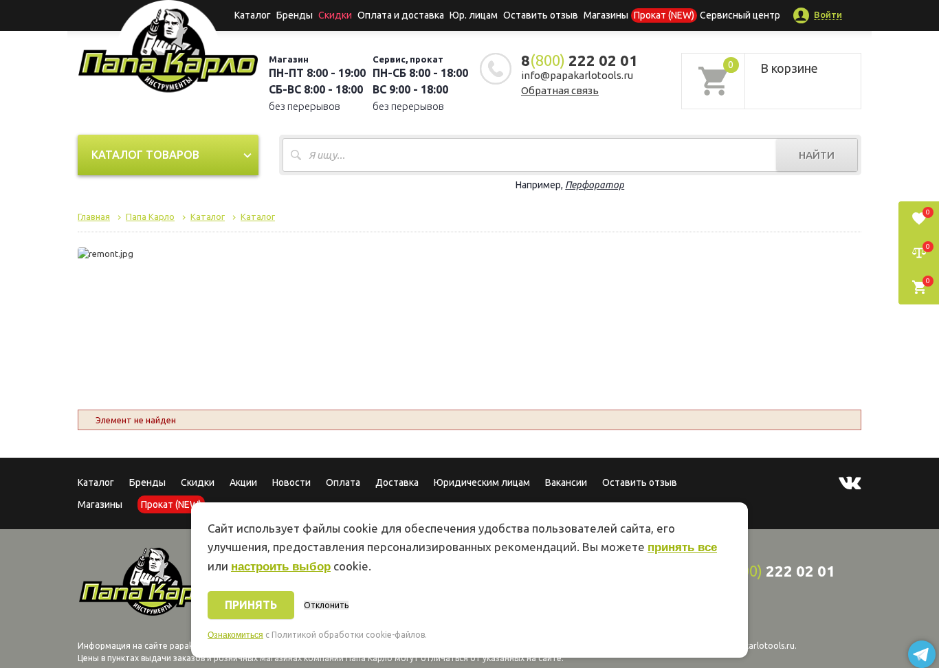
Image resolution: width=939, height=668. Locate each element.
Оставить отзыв (540, 15)
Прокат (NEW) (664, 15)
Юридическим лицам (482, 482)
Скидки (197, 482)
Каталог (252, 15)
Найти (817, 155)
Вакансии (566, 482)
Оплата (343, 482)
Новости (291, 482)
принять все (682, 547)
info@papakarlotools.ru (577, 75)
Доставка (397, 482)
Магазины (100, 504)
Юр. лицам (474, 15)
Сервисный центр (740, 15)
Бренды (294, 15)
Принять (251, 605)
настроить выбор (281, 566)
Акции (243, 482)
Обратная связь (560, 90)
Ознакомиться (235, 635)
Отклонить (326, 605)
